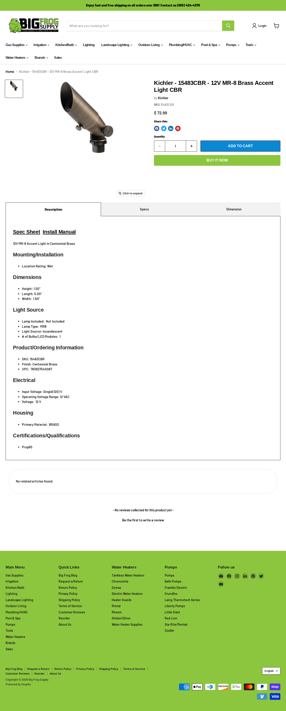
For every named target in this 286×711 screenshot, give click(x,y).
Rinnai (116, 606)
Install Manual (59, 232)
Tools (250, 45)
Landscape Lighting (115, 45)
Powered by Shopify (18, 684)
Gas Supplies (15, 45)
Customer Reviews (72, 612)
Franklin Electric (176, 587)
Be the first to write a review (143, 520)
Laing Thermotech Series (182, 600)
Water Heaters (16, 57)
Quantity (159, 136)
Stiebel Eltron (121, 618)
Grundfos (171, 594)
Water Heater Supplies (127, 624)
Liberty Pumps (175, 606)
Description (53, 209)
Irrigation (40, 45)
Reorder (64, 618)
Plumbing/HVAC (181, 45)
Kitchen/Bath (64, 45)
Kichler (163, 98)
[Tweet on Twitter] (163, 128)
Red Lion (171, 618)
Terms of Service (70, 606)
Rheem (117, 612)
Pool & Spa (209, 45)
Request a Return (71, 581)
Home (10, 71)
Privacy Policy (68, 594)
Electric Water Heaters (127, 594)
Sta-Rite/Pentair (176, 624)
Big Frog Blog (68, 575)
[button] (143, 519)
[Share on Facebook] (156, 128)
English (269, 671)
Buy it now (217, 160)
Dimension (234, 209)
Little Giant (172, 612)
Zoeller (169, 630)
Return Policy (68, 587)
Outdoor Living (149, 45)
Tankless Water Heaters (128, 575)
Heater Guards (122, 600)
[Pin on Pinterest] (178, 128)
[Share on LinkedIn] (170, 128)
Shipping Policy (69, 600)
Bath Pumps (173, 581)
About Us (65, 624)
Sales (58, 57)
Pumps (231, 45)
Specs (144, 209)
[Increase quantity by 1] (191, 146)
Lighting (89, 45)
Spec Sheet (26, 232)
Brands (40, 57)
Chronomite (120, 581)
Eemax (116, 587)
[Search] (228, 26)
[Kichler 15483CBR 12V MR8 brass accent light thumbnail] (14, 89)
